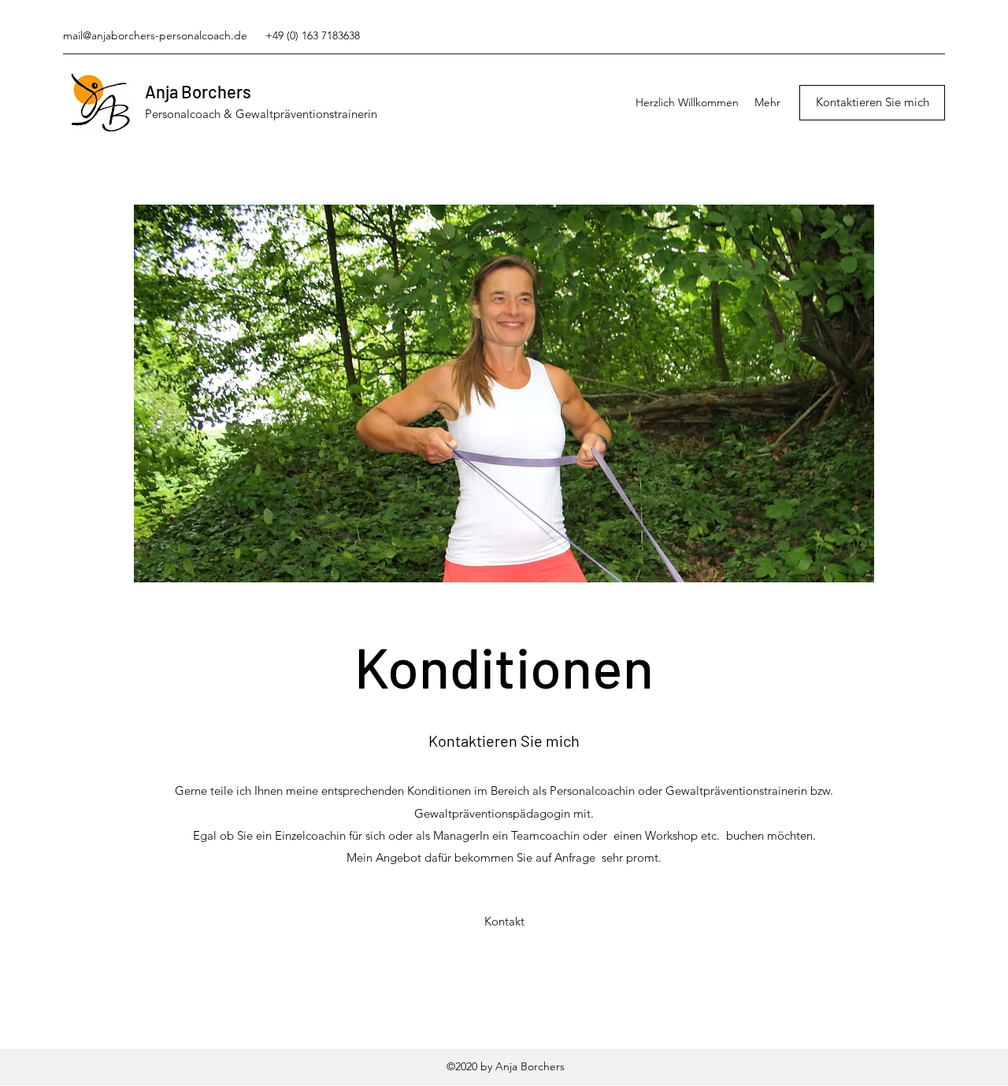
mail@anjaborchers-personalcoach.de (155, 35)
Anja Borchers (198, 91)
